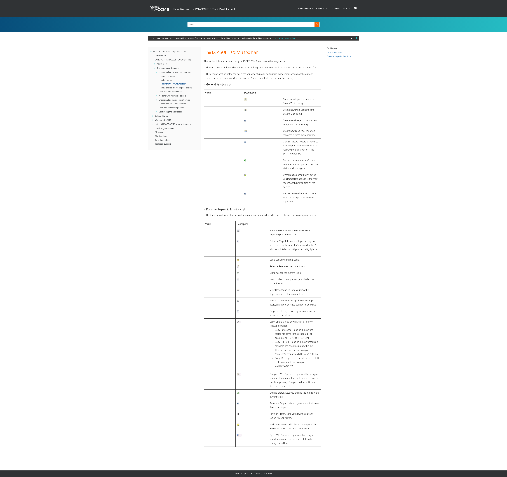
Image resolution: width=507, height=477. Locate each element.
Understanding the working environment (256, 38)
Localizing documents (164, 128)
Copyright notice (162, 140)
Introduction (160, 56)
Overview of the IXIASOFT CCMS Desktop (202, 38)
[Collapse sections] (351, 38)
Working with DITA (163, 120)
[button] (151, 51)
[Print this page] (356, 38)
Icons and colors (168, 76)
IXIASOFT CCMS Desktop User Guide (312, 8)
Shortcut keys (161, 136)
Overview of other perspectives (172, 104)
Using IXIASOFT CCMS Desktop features (173, 124)
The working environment (229, 38)
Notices (346, 8)
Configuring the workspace (170, 112)
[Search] (317, 24)
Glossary (159, 132)
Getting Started (161, 116)
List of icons (166, 80)
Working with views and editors (172, 96)
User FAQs (335, 8)
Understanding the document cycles (174, 100)
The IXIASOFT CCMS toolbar (284, 38)
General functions (334, 52)
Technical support (163, 144)
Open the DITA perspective (170, 91)
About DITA (162, 64)
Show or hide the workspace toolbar (176, 88)
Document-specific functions (339, 56)
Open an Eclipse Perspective (171, 108)
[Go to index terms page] (354, 9)
